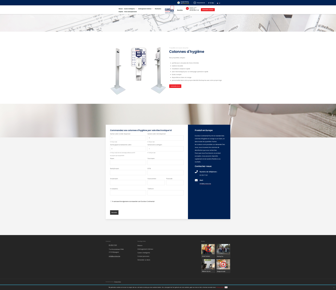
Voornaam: (151, 158)
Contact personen (143, 256)
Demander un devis (143, 260)
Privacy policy (220, 287)
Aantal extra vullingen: (155, 145)
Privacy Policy (117, 282)
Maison (121, 8)
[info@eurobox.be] (195, 2)
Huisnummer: (152, 179)
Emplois (121, 11)
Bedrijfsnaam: (114, 168)
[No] (334, 287)
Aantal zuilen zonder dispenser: (120, 134)
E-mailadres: (114, 189)
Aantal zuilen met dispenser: (157, 134)
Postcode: (169, 179)
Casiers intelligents (129, 8)
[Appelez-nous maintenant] (187, 8)
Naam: (112, 158)
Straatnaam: (114, 179)
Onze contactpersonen (130, 11)
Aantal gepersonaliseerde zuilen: (121, 145)
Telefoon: (151, 189)
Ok (226, 287)
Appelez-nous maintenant (192, 8)
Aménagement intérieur (144, 8)
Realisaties (158, 8)
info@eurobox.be (201, 2)
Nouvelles (180, 10)
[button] (175, 86)
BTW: (149, 168)
